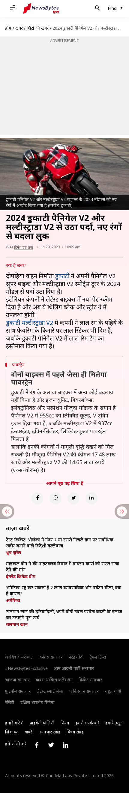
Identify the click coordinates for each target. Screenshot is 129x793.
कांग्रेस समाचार (51, 657)
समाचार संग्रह (50, 732)
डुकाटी (62, 276)
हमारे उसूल (114, 723)
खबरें (19, 28)
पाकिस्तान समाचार (84, 691)
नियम (65, 723)
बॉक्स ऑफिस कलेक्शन (54, 679)
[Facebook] (38, 498)
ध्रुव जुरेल (13, 552)
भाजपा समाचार (17, 679)
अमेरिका (13, 600)
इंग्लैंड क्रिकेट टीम (20, 576)
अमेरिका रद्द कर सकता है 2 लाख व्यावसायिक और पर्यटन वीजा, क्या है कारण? (63, 591)
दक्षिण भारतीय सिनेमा (37, 702)
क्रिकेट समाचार (90, 679)
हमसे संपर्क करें (87, 723)
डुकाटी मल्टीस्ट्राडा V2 (29, 323)
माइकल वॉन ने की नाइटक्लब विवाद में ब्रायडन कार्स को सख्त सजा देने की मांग (62, 567)
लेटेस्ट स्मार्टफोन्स (50, 691)
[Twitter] (74, 498)
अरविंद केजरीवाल (19, 657)
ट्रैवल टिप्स (98, 657)
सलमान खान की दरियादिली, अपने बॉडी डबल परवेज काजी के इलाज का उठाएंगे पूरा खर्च (64, 615)
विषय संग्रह (75, 732)
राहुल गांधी (113, 691)
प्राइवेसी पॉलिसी (42, 723)
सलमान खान (17, 624)
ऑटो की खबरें (38, 28)
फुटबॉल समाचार (18, 691)
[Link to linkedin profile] (65, 745)
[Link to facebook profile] (36, 745)
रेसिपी (9, 702)
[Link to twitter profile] (51, 745)
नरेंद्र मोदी (76, 657)
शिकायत (12, 732)
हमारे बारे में (14, 723)
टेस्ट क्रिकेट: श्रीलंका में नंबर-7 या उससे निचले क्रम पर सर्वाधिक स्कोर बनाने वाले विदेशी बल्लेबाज (59, 543)
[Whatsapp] (56, 498)
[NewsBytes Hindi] (41, 8)
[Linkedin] (92, 498)
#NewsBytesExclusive (26, 668)
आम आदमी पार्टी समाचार (74, 668)
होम (8, 28)
